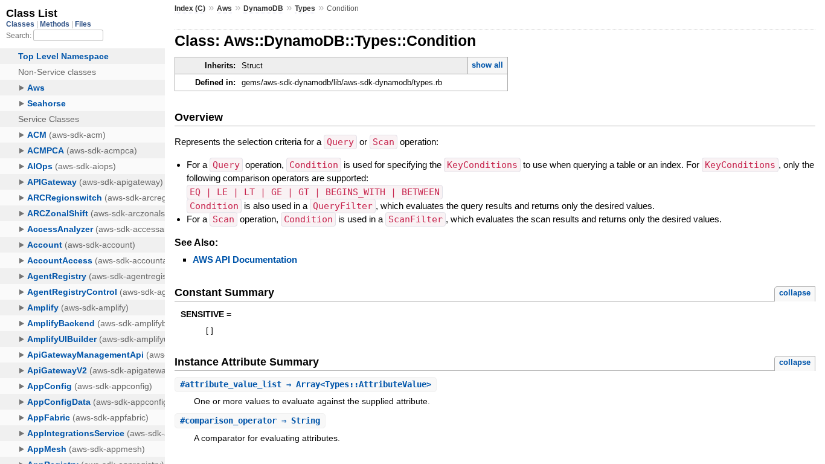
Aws (224, 8)
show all (487, 64)
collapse (795, 292)
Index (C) (190, 8)
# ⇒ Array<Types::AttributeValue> (305, 384)
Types (305, 8)
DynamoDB (263, 8)
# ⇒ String (250, 420)
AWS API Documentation (245, 259)
